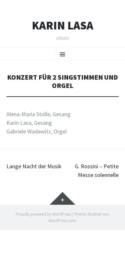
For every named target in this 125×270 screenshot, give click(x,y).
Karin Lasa (62, 25)
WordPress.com (62, 220)
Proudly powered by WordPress (43, 214)
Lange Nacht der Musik (34, 166)
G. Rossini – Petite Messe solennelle (97, 171)
